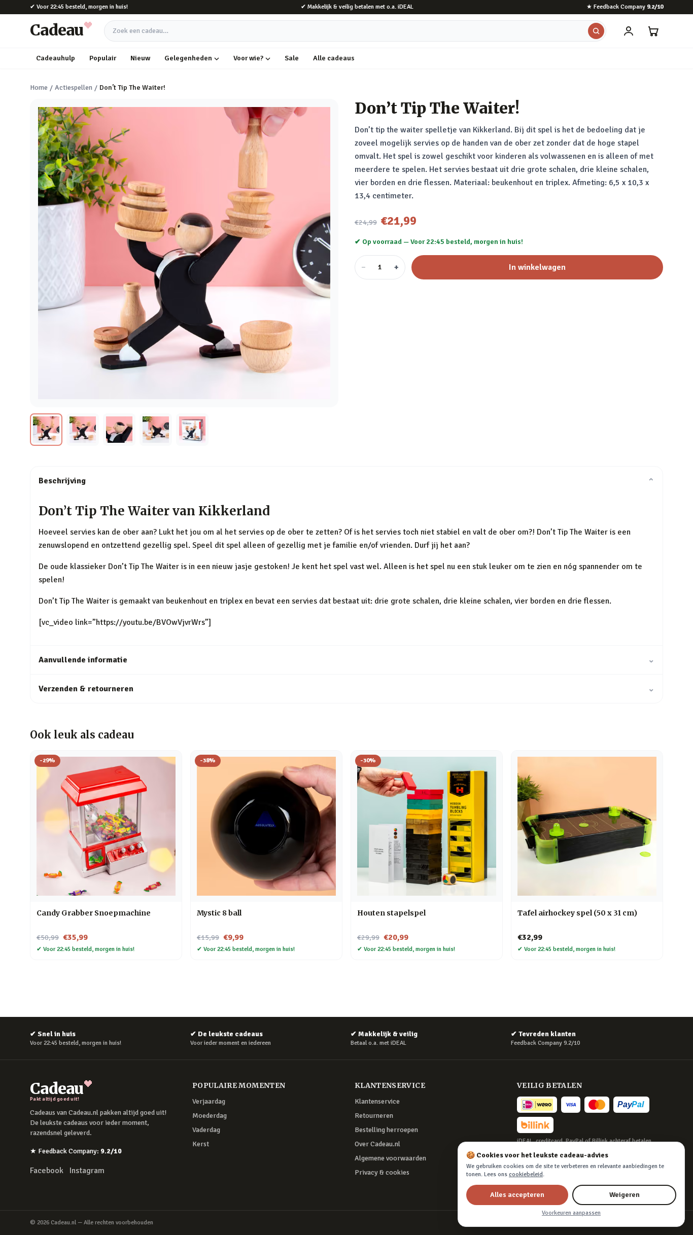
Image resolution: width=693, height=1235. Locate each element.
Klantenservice (377, 1101)
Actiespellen (73, 87)
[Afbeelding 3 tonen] (119, 429)
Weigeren (624, 1194)
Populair (102, 58)
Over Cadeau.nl (377, 1144)
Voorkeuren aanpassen (571, 1213)
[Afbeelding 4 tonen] (156, 429)
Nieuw (140, 58)
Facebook (46, 1171)
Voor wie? (248, 58)
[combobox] (355, 31)
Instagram (87, 1171)
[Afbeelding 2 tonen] (82, 429)
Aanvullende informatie (346, 660)
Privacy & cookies (382, 1172)
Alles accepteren (517, 1194)
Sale (292, 58)
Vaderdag (206, 1129)
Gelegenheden (188, 58)
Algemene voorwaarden (390, 1158)
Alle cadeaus (334, 58)
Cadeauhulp (55, 58)
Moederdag (209, 1115)
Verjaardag (208, 1101)
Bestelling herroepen (386, 1129)
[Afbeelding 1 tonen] (46, 429)
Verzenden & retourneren (346, 689)
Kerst (200, 1144)
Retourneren (374, 1115)
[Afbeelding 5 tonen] (192, 429)
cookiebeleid (526, 1174)
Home (39, 87)
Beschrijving (346, 481)
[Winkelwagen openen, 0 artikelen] (653, 31)
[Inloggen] (628, 31)
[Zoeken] (596, 31)
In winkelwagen (537, 267)
